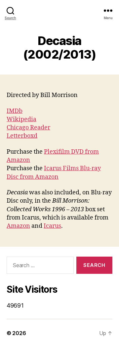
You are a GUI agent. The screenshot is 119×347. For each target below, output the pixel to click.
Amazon (18, 226)
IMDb (14, 111)
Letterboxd (22, 136)
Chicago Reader (28, 127)
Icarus (52, 226)
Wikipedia (21, 119)
